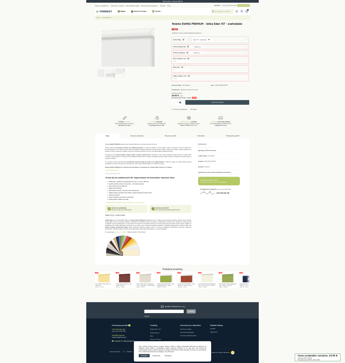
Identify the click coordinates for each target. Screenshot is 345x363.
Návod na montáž (170, 136)
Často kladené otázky (132, 6)
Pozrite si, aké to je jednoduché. (121, 210)
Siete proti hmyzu (140, 11)
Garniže (157, 11)
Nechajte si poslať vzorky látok (213, 182)
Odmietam (168, 356)
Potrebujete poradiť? (233, 136)
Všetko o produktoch (101, 6)
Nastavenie (156, 356)
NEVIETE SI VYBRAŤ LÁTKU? (209, 180)
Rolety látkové (107, 17)
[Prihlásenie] (241, 11)
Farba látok (201, 136)
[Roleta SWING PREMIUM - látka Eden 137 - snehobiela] (129, 45)
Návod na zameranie (136, 136)
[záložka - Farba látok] (123, 245)
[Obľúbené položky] (236, 11)
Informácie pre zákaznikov (149, 6)
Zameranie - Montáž (117, 6)
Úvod (168, 6)
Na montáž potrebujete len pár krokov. (168, 210)
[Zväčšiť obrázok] (209, 39)
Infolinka (217, 5)
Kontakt (162, 6)
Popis (107, 136)
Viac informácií (169, 352)
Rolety (123, 11)
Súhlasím (144, 356)
